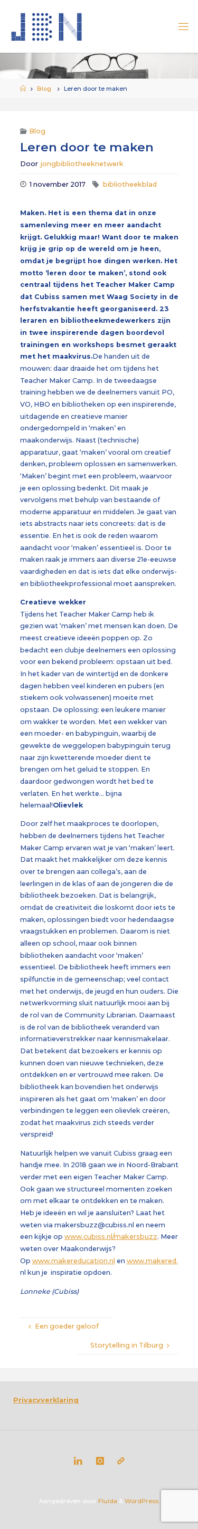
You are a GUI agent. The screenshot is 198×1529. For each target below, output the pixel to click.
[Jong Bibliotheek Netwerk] (46, 26)
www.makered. (152, 1261)
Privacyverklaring (46, 1400)
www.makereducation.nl (73, 1261)
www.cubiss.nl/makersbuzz (110, 1236)
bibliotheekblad (130, 184)
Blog (44, 88)
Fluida (107, 1501)
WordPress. (142, 1501)
